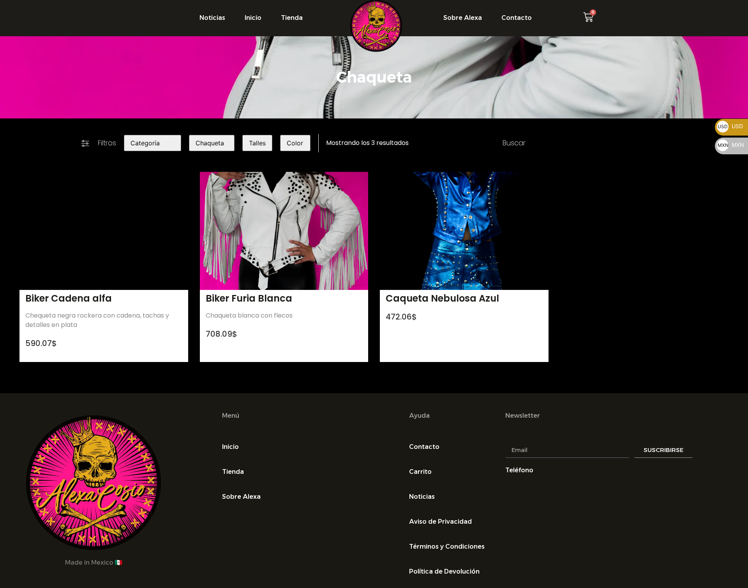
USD (730, 126)
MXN (731, 144)
